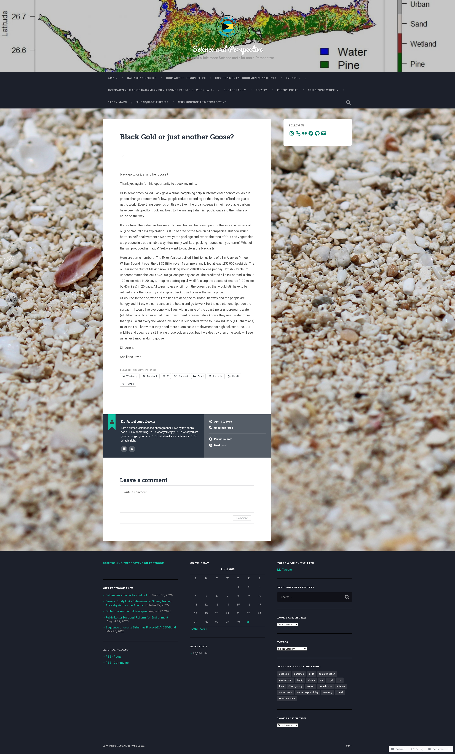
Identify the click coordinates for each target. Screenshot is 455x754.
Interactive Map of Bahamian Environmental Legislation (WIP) (161, 90)
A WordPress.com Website (123, 745)
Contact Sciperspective (186, 78)
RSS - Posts (114, 656)
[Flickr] (304, 133)
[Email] (323, 133)
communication (327, 673)
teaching (327, 692)
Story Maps (117, 102)
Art (111, 78)
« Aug (194, 628)
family (300, 680)
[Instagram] (292, 133)
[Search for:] (314, 597)
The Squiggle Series (152, 102)
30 (248, 622)
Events (292, 78)
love (281, 686)
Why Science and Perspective (202, 102)
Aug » (203, 628)
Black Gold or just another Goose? (177, 136)
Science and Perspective (227, 48)
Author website (132, 449)
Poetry (261, 90)
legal (330, 680)
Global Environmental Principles (127, 611)
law (321, 680)
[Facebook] (311, 133)
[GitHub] (317, 133)
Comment (242, 517)
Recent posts (287, 90)
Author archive (124, 449)
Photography (234, 90)
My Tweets (284, 569)
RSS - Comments (117, 662)
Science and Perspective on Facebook (133, 563)
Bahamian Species (141, 78)
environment (285, 680)
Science (340, 686)
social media (285, 692)
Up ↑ (349, 745)
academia (284, 673)
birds (311, 673)
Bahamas (299, 673)
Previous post (223, 439)
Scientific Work (321, 90)
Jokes (311, 680)
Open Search (348, 102)
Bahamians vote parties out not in (128, 595)
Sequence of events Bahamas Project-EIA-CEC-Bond (141, 627)
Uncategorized (223, 427)
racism (310, 686)
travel (340, 692)
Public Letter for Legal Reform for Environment (137, 617)
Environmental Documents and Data (245, 78)
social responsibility (307, 692)
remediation (325, 686)
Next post (220, 445)
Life (340, 680)
